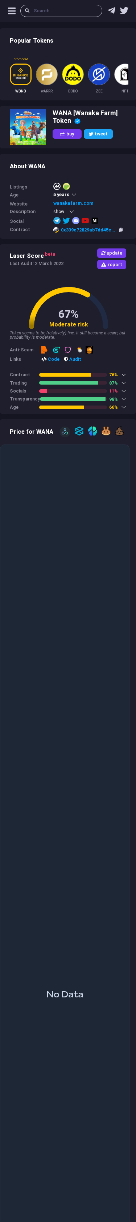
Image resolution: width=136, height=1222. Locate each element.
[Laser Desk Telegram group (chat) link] (111, 12)
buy (70, 133)
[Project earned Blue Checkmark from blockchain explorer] (77, 120)
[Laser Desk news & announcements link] (124, 12)
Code (53, 359)
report (115, 264)
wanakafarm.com (73, 203)
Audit (74, 359)
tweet (101, 133)
